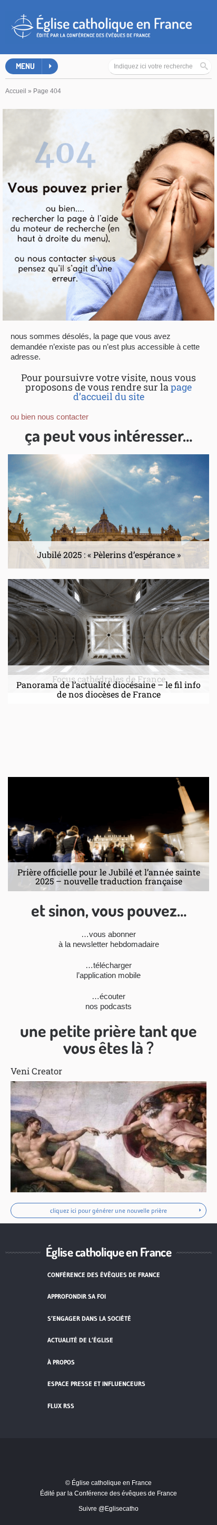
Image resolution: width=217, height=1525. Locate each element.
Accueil (15, 91)
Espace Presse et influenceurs (96, 1384)
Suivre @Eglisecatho (108, 1508)
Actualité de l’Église (80, 1340)
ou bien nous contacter (49, 416)
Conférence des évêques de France (103, 1275)
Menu (25, 66)
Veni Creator (36, 1071)
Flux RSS (60, 1406)
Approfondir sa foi (76, 1296)
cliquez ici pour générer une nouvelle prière (108, 1210)
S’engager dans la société (89, 1318)
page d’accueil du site (132, 392)
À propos (61, 1362)
